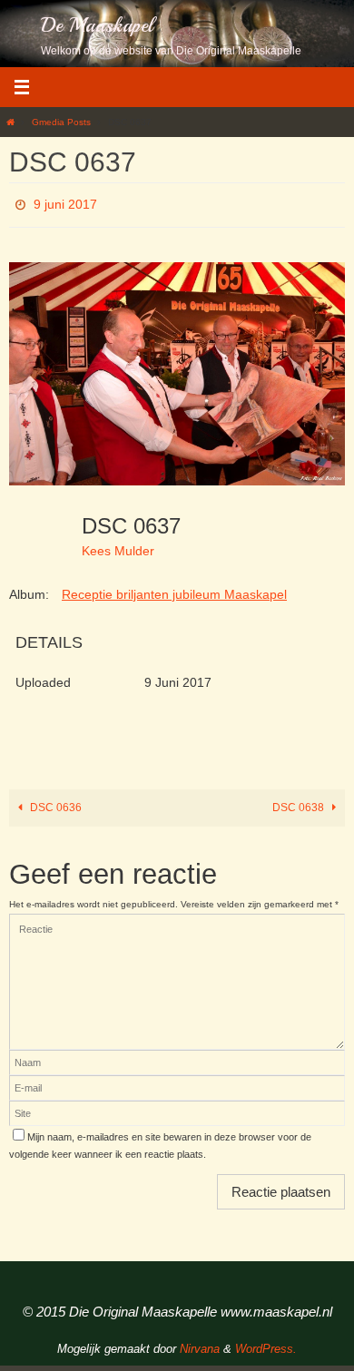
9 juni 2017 (65, 202)
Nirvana (200, 1343)
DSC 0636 (54, 802)
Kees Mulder (118, 545)
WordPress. (266, 1343)
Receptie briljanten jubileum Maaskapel (174, 589)
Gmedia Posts (61, 122)
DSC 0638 (299, 802)
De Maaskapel (97, 25)
